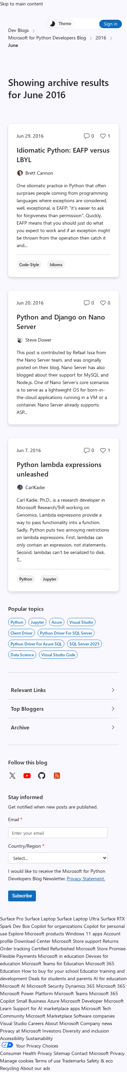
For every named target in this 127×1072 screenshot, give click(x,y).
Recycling (9, 1068)
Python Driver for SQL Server (66, 633)
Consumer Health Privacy (26, 1053)
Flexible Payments (18, 956)
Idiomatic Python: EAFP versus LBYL (63, 154)
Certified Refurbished (53, 948)
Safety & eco (100, 1060)
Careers (36, 1023)
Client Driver (21, 633)
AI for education (110, 978)
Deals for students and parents (60, 978)
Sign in (110, 24)
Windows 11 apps (83, 933)
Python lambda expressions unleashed (59, 469)
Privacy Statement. (86, 878)
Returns (111, 941)
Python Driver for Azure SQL (36, 643)
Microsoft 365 (110, 986)
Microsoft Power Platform (26, 993)
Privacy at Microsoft (20, 1030)
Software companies (94, 1016)
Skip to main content (21, 3)
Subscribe (22, 895)
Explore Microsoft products (36, 933)
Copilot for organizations (56, 926)
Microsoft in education (61, 956)
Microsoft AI (12, 986)
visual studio (81, 622)
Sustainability (39, 1038)
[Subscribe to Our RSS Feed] (57, 776)
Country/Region (26, 846)
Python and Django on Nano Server (61, 321)
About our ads (35, 1068)
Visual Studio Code (58, 654)
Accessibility (12, 1038)
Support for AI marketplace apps (46, 1008)
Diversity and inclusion (86, 1030)
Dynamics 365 (80, 986)
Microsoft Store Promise (101, 948)
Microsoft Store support (76, 941)
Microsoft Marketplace (49, 1016)
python (16, 622)
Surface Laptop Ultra (78, 918)
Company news (96, 1023)
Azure (56, 622)
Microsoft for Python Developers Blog (47, 37)
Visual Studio (13, 1023)
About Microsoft (62, 1023)
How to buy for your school (50, 971)
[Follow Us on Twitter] (12, 776)
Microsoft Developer (82, 1001)
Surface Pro (11, 918)
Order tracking (15, 948)
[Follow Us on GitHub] (42, 776)
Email (15, 819)
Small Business (31, 1001)
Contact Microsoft (90, 1053)
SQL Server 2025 (84, 643)
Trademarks (73, 1060)
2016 (101, 37)
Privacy (117, 1053)
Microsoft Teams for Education (53, 963)
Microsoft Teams (71, 993)
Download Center (32, 941)
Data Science (22, 654)
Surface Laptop (40, 918)
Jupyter (37, 622)
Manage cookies (17, 1060)
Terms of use (48, 1060)
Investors (51, 1030)
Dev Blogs (18, 30)
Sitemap (62, 1053)
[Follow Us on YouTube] (27, 776)
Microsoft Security (45, 986)
